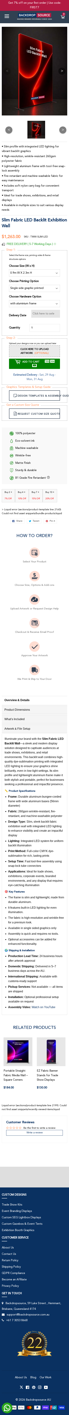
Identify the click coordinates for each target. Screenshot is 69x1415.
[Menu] (8, 17)
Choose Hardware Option (25, 296)
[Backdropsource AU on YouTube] (46, 1387)
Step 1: (11, 249)
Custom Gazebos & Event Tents (22, 1224)
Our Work (45, 1377)
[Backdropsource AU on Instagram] (40, 1387)
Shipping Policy (11, 1266)
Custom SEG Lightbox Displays (21, 1217)
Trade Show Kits (12, 1204)
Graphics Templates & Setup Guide (28, 387)
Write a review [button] (35, 1132)
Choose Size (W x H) (21, 266)
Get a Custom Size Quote (22, 405)
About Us (8, 1247)
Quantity (14, 327)
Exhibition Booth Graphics (18, 1230)
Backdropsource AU (38, 1400)
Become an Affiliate (14, 1279)
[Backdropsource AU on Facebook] (27, 1387)
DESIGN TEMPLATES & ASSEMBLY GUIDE (39, 396)
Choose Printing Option (24, 281)
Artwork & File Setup (17, 728)
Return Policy (10, 1260)
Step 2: (11, 338)
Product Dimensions (17, 709)
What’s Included (14, 719)
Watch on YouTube (43, 1007)
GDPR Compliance (13, 1273)
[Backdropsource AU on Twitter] (21, 1387)
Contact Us (9, 1254)
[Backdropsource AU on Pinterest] (34, 1387)
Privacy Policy (10, 1286)
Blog (33, 1377)
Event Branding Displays (17, 1211)
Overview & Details (17, 700)
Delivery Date (17, 315)
